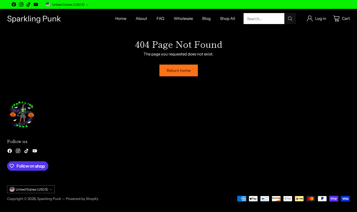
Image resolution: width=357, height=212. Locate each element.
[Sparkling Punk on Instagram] (21, 5)
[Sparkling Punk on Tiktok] (28, 5)
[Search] (290, 18)
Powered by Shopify (82, 199)
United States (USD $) (68, 5)
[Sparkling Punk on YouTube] (35, 5)
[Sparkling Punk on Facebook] (13, 5)
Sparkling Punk (49, 199)
